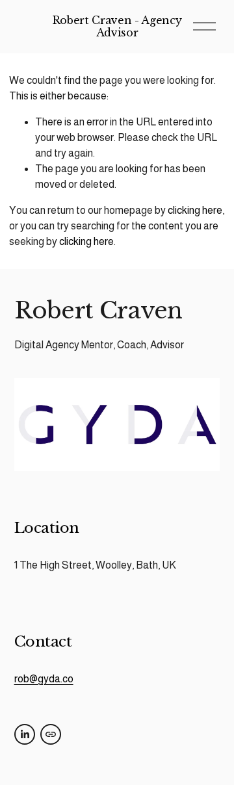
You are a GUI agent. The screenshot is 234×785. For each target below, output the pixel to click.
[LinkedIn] (24, 734)
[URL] (50, 734)
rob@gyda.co (43, 678)
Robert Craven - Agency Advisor (117, 26)
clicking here (195, 210)
